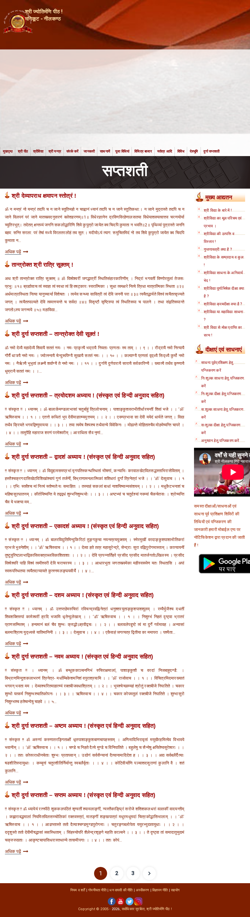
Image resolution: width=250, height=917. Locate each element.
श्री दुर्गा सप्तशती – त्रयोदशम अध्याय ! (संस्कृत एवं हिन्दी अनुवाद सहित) (88, 395)
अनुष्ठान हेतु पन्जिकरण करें (220, 440)
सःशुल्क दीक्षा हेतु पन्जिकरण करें (220, 429)
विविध (181, 151)
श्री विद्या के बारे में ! (218, 210)
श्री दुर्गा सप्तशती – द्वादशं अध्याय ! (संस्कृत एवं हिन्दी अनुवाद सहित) (83, 457)
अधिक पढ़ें (13, 251)
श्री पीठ (23, 151)
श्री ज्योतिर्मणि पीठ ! (159, 909)
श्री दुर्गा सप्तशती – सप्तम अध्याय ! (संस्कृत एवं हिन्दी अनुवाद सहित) (84, 795)
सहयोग (175, 890)
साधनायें (105, 151)
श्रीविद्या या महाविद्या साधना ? (223, 316)
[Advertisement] (125, 98)
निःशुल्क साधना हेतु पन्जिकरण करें (222, 382)
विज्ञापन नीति (160, 890)
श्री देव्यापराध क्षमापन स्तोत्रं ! (44, 196)
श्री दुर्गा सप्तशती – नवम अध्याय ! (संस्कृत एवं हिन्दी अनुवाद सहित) (82, 656)
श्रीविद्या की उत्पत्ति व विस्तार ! (219, 238)
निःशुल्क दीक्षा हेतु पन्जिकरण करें (221, 398)
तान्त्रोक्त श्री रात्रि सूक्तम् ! (42, 264)
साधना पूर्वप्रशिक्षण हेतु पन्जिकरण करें (217, 366)
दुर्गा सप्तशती (211, 151)
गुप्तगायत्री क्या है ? (218, 249)
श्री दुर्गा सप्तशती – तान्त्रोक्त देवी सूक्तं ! (55, 334)
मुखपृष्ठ (8, 151)
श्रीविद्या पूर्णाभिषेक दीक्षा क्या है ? (224, 292)
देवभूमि (194, 151)
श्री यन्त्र (55, 151)
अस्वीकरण (142, 890)
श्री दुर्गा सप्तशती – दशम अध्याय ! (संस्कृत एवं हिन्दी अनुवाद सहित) (83, 595)
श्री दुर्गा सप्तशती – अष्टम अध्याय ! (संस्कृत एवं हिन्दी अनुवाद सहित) (84, 726)
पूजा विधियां (122, 151)
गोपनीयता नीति (97, 890)
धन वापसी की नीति (120, 890)
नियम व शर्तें (77, 890)
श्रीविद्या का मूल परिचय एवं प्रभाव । (223, 222)
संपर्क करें (72, 151)
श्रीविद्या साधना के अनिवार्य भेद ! (223, 277)
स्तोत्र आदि (164, 151)
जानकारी (89, 151)
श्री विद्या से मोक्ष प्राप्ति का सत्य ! (223, 331)
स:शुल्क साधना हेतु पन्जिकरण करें (222, 413)
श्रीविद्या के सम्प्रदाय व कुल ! (223, 261)
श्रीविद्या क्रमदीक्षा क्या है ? (223, 304)
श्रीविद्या (38, 151)
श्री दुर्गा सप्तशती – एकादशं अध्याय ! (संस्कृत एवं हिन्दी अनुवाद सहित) (85, 526)
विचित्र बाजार (143, 151)
